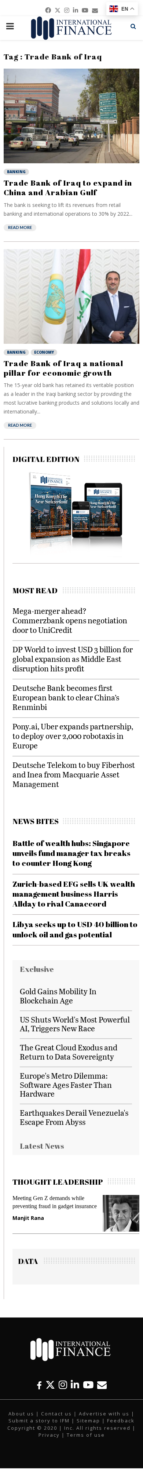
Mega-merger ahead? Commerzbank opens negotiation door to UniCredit (69, 620)
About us (21, 1413)
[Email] (102, 1385)
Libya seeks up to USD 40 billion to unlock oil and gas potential (75, 929)
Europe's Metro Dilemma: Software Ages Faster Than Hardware (66, 1084)
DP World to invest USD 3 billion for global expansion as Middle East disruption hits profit (72, 659)
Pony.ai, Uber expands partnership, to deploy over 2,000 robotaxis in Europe (72, 736)
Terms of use (86, 1435)
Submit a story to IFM (39, 1420)
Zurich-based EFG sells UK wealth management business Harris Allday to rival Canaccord (73, 894)
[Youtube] (88, 1385)
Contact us (56, 1413)
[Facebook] (39, 1385)
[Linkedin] (75, 1385)
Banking (16, 171)
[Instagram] (63, 1385)
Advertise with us (104, 1413)
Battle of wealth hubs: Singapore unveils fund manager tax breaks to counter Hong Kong (71, 853)
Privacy (49, 1435)
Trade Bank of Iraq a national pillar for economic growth (63, 368)
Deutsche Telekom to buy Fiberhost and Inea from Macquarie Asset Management (73, 774)
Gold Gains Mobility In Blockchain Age (58, 996)
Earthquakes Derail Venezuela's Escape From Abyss (74, 1117)
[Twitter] (50, 1385)
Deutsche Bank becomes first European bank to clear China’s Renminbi (65, 697)
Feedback (121, 1420)
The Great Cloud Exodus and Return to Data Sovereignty (68, 1052)
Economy (44, 352)
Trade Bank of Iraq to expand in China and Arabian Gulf (68, 187)
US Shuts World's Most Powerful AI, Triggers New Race (75, 1024)
